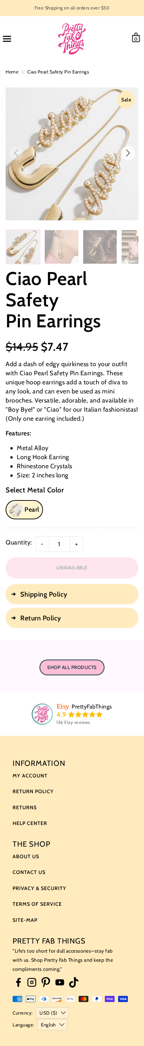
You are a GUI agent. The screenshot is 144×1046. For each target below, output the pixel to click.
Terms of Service (37, 904)
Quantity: (19, 542)
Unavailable (72, 567)
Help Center (30, 823)
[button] (128, 153)
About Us (26, 856)
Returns (25, 807)
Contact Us (29, 872)
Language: (23, 1024)
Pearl (31, 509)
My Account (30, 776)
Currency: (23, 1013)
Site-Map (25, 920)
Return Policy (33, 791)
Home (12, 71)
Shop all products (72, 667)
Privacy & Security (39, 888)
